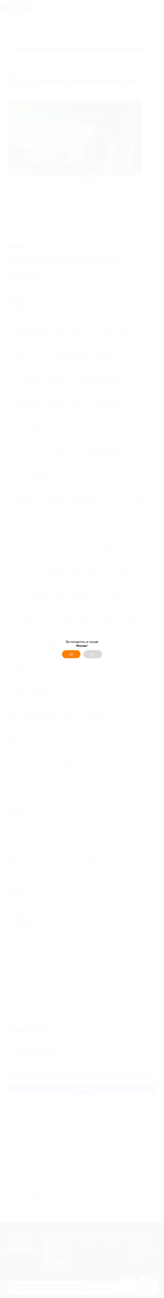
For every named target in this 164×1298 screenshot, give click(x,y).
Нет (92, 654)
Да (71, 654)
